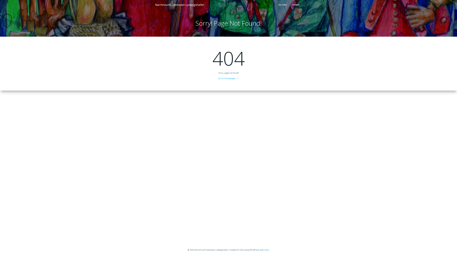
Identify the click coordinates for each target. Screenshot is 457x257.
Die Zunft (282, 5)
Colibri (266, 250)
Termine (295, 5)
